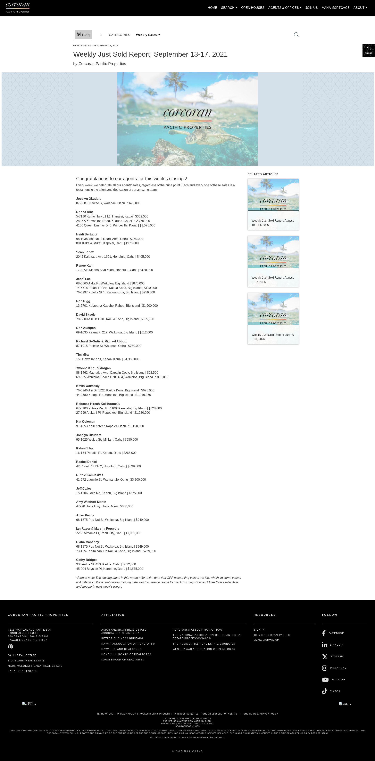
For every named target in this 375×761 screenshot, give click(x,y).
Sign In (259, 629)
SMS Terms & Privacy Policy (261, 714)
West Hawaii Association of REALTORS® (204, 649)
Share (369, 53)
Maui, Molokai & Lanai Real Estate (35, 666)
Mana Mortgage (336, 7)
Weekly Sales (82, 46)
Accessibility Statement (155, 714)
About (361, 10)
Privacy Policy (126, 714)
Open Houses (252, 7)
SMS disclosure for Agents (220, 714)
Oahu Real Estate (22, 655)
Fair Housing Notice (186, 714)
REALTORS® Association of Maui (198, 629)
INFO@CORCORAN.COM (187, 726)
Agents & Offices (285, 10)
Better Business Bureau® (122, 638)
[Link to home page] (19, 8)
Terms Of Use (105, 714)
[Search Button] (296, 34)
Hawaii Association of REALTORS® (128, 643)
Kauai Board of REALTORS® (122, 659)
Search (230, 10)
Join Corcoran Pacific (272, 635)
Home (212, 7)
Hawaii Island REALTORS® (121, 649)
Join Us (311, 7)
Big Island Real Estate (26, 660)
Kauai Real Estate (22, 671)
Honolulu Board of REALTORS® (126, 654)
